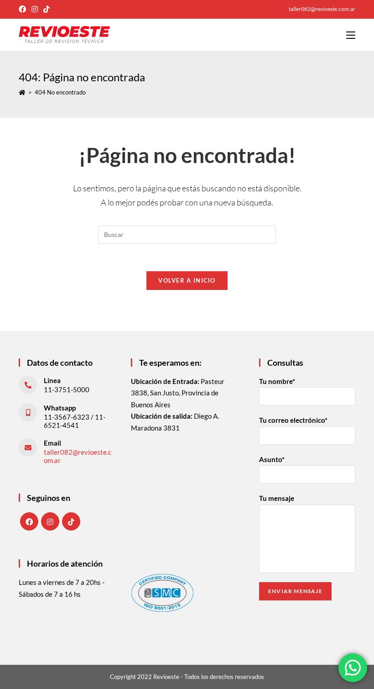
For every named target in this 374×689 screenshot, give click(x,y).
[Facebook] (29, 521)
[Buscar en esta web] (187, 233)
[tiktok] (71, 521)
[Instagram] (50, 521)
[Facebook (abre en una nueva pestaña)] (24, 9)
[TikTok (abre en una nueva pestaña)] (46, 9)
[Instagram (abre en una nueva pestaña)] (35, 9)
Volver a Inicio (187, 280)
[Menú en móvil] (350, 35)
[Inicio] (22, 92)
